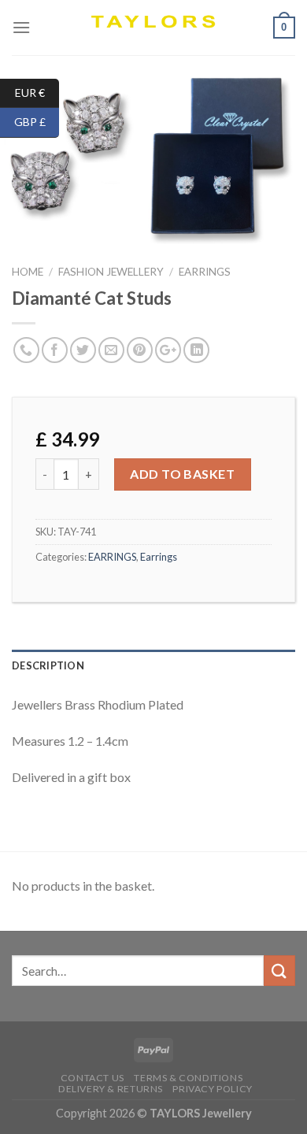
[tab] (153, 665)
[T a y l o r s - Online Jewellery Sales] (154, 28)
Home (27, 271)
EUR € (37, 91)
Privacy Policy (212, 1089)
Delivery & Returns (110, 1089)
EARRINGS (205, 271)
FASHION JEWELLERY (111, 271)
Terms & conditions (188, 1078)
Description (48, 665)
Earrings (158, 556)
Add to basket (182, 473)
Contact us (92, 1078)
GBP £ (36, 121)
